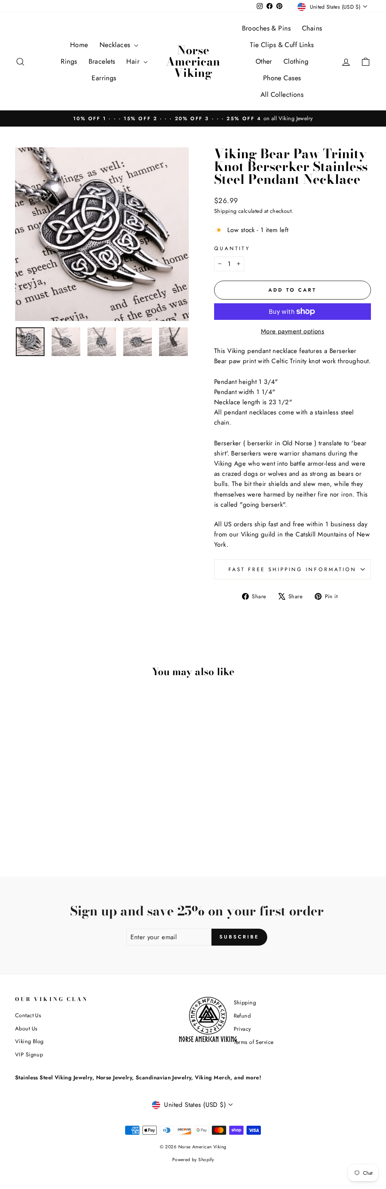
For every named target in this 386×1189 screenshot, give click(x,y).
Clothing (295, 61)
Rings (69, 61)
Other (264, 61)
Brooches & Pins (266, 28)
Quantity (232, 248)
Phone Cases (282, 78)
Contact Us (28, 1015)
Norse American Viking (193, 61)
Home (79, 45)
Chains (312, 28)
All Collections (281, 94)
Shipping (225, 211)
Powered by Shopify (193, 1159)
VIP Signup (29, 1054)
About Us (26, 1028)
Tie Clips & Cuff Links (282, 45)
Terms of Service (254, 1042)
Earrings (104, 78)
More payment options (293, 331)
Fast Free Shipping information (292, 569)
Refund (242, 1015)
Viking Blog (29, 1041)
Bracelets (102, 61)
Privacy (242, 1029)
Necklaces (116, 45)
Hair (133, 61)
